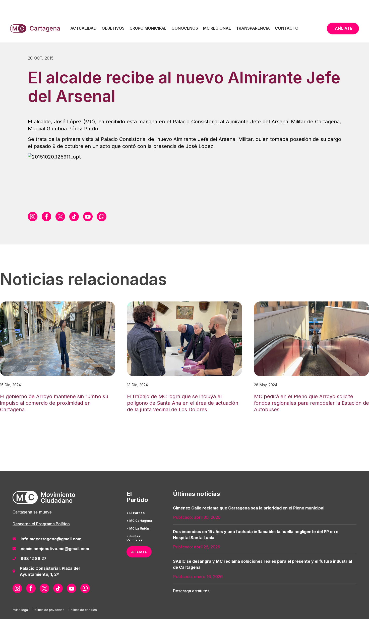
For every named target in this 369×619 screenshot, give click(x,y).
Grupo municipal (148, 28)
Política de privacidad (49, 610)
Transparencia (253, 28)
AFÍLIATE (139, 552)
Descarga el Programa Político (41, 523)
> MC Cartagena (139, 521)
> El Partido (136, 513)
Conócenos (184, 28)
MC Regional (217, 28)
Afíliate (343, 28)
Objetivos (113, 28)
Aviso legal (21, 610)
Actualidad (83, 28)
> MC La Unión (138, 528)
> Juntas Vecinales (134, 538)
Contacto (286, 28)
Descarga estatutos (191, 590)
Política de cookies (83, 610)
